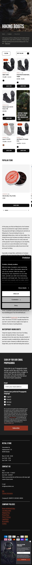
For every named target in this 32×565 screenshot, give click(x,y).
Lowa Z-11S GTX (6, 139)
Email (6, 383)
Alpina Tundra (5, 74)
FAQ (3, 491)
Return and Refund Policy (8, 508)
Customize (15, 299)
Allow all (16, 293)
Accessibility (5, 521)
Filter (6, 53)
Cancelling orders (6, 510)
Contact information (7, 493)
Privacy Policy (5, 515)
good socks (14, 317)
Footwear (9, 34)
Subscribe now (23, 559)
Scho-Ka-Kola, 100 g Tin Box (9, 196)
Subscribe (16, 428)
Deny (16, 305)
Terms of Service (6, 517)
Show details (22, 288)
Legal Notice (5, 519)
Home (3, 34)
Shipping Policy (6, 513)
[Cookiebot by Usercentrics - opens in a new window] (22, 258)
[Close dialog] (30, 541)
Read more (7, 43)
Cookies (4, 523)
